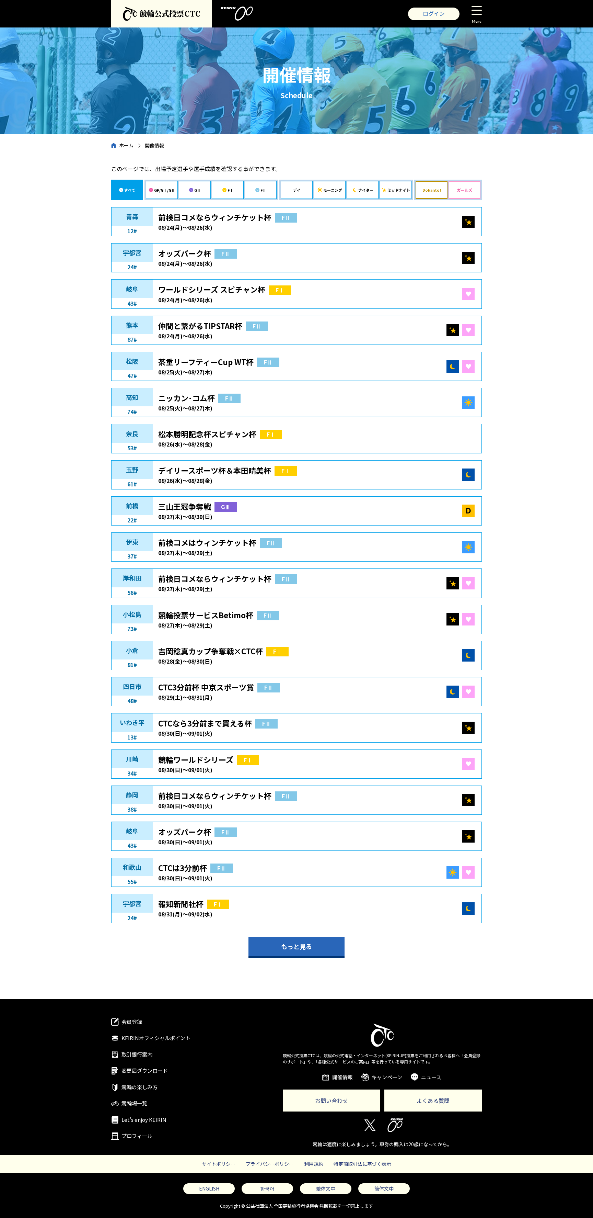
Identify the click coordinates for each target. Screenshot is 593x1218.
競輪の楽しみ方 (139, 1087)
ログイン (434, 13)
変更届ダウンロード (144, 1070)
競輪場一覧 (134, 1103)
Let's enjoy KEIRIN (143, 1119)
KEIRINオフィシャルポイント (155, 1037)
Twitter (369, 1125)
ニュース (431, 1077)
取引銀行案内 (136, 1054)
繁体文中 (325, 1188)
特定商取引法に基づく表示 (362, 1163)
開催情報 (342, 1077)
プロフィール (136, 1135)
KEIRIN (395, 1125)
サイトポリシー (218, 1163)
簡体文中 (384, 1188)
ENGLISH (209, 1188)
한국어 (267, 1188)
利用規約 (313, 1163)
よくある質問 (433, 1100)
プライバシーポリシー (270, 1163)
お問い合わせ (331, 1100)
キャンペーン (387, 1077)
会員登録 (131, 1021)
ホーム (126, 145)
